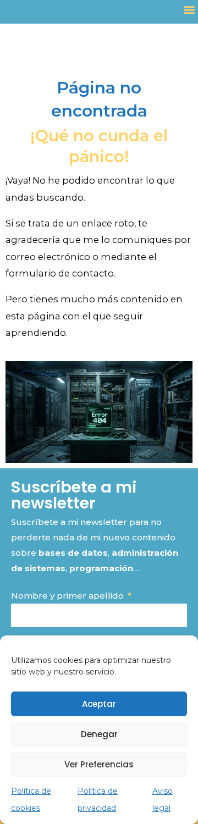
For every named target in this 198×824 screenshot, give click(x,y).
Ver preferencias (99, 764)
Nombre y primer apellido (68, 595)
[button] (189, 9)
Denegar (99, 734)
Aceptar (99, 704)
